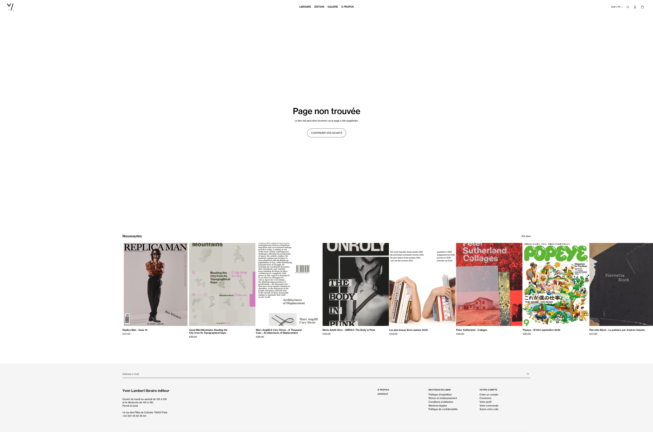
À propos (383, 389)
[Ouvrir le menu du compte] (635, 7)
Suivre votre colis (489, 409)
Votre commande (489, 405)
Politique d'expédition (440, 394)
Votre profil (485, 401)
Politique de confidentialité (443, 409)
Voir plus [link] (526, 236)
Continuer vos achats (326, 132)
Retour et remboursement (443, 398)
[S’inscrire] (528, 374)
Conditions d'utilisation (441, 401)
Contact (383, 394)
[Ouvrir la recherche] (628, 7)
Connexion (485, 398)
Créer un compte (489, 394)
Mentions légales (438, 405)
